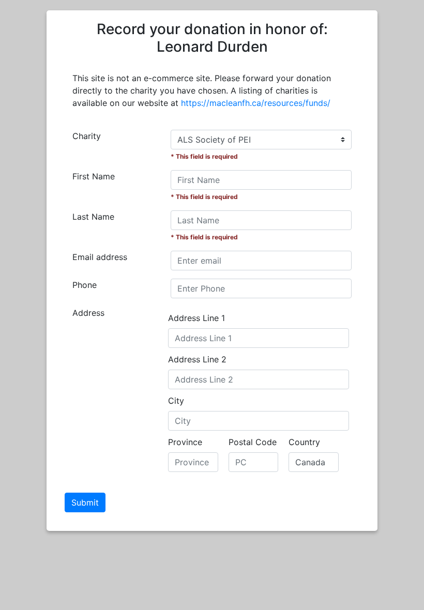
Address (88, 313)
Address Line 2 (197, 359)
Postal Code (253, 442)
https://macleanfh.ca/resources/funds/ (255, 103)
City (176, 400)
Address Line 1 (196, 318)
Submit (85, 502)
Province (185, 442)
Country (304, 442)
